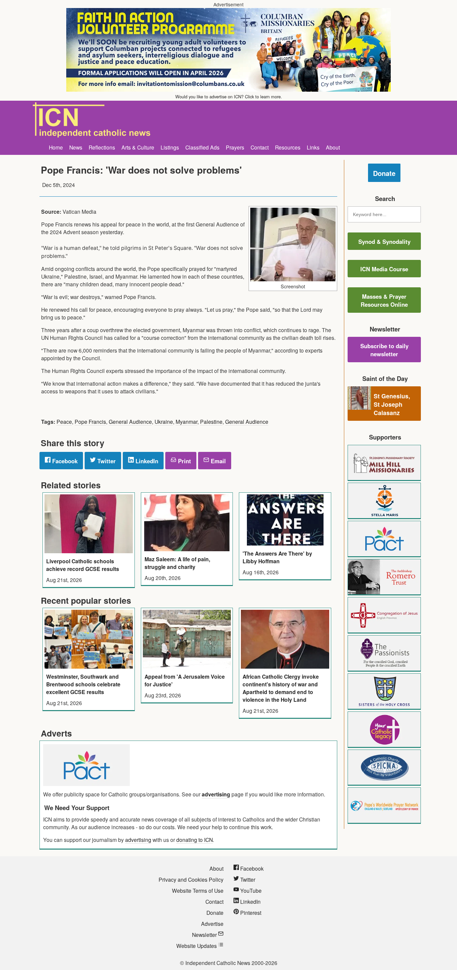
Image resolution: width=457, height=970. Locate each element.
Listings (170, 147)
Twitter (106, 461)
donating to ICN (194, 839)
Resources (287, 147)
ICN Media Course (384, 269)
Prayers (235, 147)
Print (183, 461)
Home (56, 147)
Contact (260, 147)
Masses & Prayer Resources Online (384, 300)
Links (313, 147)
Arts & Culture (137, 147)
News (75, 147)
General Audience (130, 421)
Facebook (64, 461)
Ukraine (164, 421)
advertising (216, 794)
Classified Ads (202, 147)
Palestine (211, 421)
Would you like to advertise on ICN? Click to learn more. (228, 96)
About (333, 147)
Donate (384, 173)
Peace (64, 421)
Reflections (102, 147)
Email (217, 461)
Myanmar (186, 421)
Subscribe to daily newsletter (384, 350)
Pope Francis (90, 421)
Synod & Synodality (384, 241)
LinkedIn (146, 461)
